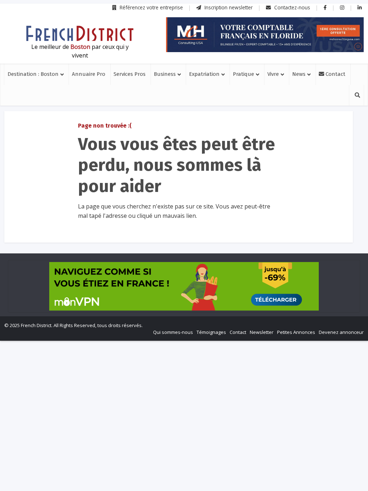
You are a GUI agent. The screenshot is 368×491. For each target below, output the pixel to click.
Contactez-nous (291, 7)
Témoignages (211, 332)
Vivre (273, 74)
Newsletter (261, 332)
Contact (334, 74)
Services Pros (130, 74)
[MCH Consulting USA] (265, 34)
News (298, 74)
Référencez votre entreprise (150, 7)
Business (165, 74)
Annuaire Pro (88, 74)
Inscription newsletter (228, 7)
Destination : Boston (33, 74)
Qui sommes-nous (173, 332)
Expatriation (204, 74)
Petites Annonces (296, 332)
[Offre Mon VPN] (184, 286)
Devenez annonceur (341, 332)
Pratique (243, 74)
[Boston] (80, 33)
